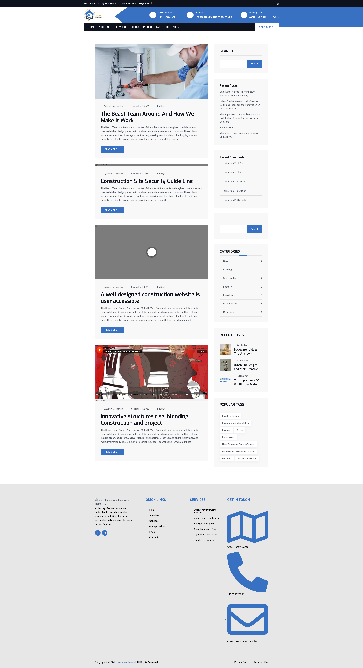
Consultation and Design (206, 529)
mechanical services (247, 458)
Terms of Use (261, 662)
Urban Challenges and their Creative (246, 367)
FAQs (159, 27)
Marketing (227, 458)
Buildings (161, 106)
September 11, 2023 (140, 106)
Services (120, 27)
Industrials (229, 295)
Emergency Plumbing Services (204, 511)
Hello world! (226, 127)
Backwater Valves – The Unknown (247, 352)
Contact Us (173, 27)
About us (104, 27)
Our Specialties (142, 27)
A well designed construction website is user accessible (150, 298)
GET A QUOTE (266, 27)
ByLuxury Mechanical (113, 106)
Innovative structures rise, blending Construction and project (144, 419)
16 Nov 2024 (242, 376)
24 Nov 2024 (243, 360)
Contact (153, 537)
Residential (229, 312)
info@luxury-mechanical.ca (214, 17)
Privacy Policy (242, 662)
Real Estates (230, 303)
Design (240, 430)
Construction (230, 278)
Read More (111, 149)
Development (228, 437)
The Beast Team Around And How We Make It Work (147, 117)
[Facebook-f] (98, 533)
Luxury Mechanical (125, 662)
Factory (227, 287)
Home (91, 27)
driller (227, 163)
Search (226, 52)
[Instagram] (104, 533)
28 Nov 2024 (243, 345)
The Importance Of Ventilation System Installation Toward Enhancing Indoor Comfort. (240, 118)
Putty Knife (240, 200)
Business (226, 430)
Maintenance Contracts (206, 518)
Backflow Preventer (204, 540)
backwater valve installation (235, 423)
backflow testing (230, 416)
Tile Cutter (240, 181)
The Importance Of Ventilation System (246, 382)
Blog (225, 261)
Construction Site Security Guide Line (147, 181)
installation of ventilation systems (238, 451)
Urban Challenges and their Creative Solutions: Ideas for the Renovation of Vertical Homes (240, 105)
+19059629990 (168, 17)
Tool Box (238, 163)
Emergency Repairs (203, 523)
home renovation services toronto (238, 444)
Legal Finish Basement (205, 534)
